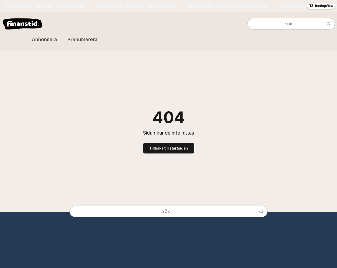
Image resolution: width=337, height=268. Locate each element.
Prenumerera (82, 39)
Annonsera (44, 39)
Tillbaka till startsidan (168, 148)
